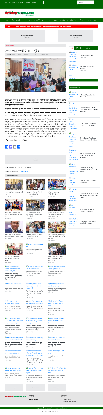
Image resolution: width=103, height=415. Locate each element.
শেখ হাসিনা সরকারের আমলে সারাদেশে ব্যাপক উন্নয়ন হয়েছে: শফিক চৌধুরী (34, 214)
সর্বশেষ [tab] (71, 48)
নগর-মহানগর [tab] (86, 48)
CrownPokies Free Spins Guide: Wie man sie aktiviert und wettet (89, 140)
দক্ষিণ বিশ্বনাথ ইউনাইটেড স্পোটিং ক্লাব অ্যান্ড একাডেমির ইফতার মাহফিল (56, 377)
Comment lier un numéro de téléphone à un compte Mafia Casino (89, 195)
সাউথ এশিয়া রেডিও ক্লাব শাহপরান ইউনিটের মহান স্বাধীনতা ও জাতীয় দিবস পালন (56, 236)
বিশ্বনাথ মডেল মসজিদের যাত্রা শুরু (14, 289)
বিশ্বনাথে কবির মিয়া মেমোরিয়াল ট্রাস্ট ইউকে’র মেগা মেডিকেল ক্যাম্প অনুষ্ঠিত (55, 258)
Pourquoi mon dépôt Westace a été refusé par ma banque (88, 169)
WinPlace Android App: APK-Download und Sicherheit (87, 155)
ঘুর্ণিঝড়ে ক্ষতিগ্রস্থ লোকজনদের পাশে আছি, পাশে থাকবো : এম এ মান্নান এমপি (56, 327)
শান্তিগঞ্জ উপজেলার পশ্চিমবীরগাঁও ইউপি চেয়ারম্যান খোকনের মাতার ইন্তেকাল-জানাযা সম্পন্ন (56, 214)
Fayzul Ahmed (23, 171)
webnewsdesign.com (60, 408)
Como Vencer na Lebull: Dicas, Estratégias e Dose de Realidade (89, 109)
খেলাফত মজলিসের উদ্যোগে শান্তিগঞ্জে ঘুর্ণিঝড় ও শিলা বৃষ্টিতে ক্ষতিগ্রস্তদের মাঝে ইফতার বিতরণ (35, 360)
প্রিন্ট (35, 55)
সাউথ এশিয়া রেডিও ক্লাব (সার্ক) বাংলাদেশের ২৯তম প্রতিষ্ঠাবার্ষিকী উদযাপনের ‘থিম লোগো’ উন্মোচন (43, 27)
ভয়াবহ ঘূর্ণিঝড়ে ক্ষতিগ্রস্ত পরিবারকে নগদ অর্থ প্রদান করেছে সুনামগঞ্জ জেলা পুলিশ (13, 275)
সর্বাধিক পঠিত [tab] (78, 48)
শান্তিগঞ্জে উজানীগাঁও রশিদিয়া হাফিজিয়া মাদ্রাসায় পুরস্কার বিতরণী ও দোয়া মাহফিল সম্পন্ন (35, 327)
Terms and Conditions (51, 411)
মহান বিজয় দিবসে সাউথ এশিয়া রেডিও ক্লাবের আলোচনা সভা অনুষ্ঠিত (12, 258)
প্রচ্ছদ (7, 45)
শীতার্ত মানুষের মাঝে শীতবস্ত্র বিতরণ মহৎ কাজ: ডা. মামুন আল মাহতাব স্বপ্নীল (35, 293)
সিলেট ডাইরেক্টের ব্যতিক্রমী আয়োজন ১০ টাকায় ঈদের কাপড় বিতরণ (56, 310)
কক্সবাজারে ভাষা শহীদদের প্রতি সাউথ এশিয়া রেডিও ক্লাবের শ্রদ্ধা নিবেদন (13, 214)
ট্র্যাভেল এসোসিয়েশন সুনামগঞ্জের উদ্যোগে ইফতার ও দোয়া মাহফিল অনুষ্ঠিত (34, 377)
